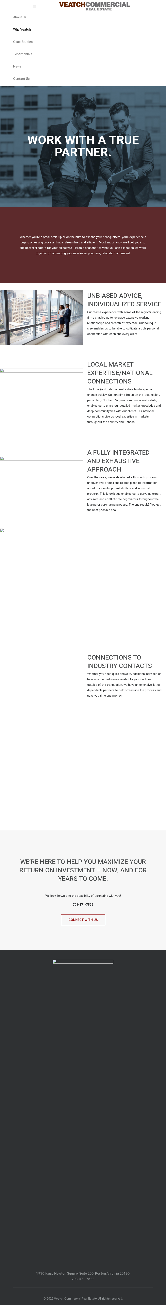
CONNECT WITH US (83, 919)
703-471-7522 (83, 1278)
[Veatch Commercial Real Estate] (94, 6)
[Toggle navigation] (34, 6)
